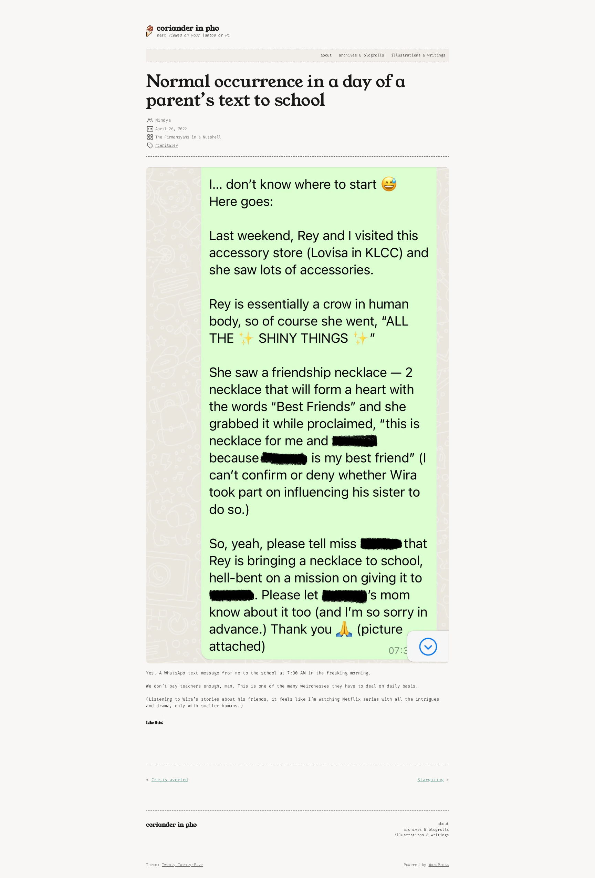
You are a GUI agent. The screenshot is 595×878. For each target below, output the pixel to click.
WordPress (439, 864)
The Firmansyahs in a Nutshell (188, 137)
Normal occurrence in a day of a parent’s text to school (276, 91)
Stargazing (430, 780)
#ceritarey (166, 145)
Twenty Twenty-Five (182, 864)
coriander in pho (188, 28)
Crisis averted (170, 780)
